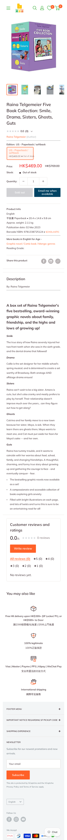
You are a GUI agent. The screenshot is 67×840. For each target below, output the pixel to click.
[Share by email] (50, 261)
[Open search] (35, 8)
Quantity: (12, 181)
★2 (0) (26, 566)
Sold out (20, 192)
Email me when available (47, 192)
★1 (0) (38, 566)
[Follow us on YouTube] (23, 819)
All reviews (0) (20, 559)
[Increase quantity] (43, 181)
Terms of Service (30, 787)
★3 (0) (14, 566)
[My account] (42, 8)
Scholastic (52, 231)
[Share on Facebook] (43, 261)
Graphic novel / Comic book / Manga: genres (31, 243)
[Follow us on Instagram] (16, 819)
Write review (23, 548)
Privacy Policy (13, 787)
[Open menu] (8, 8)
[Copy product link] (57, 261)
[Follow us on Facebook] (9, 819)
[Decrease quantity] (23, 181)
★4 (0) (49, 559)
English (12, 802)
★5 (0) (37, 559)
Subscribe (18, 775)
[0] (49, 7)
